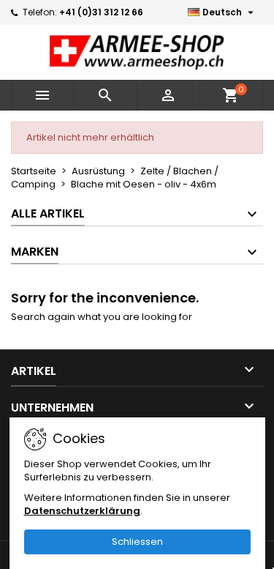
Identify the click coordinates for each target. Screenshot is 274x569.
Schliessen (137, 541)
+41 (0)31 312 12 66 (101, 12)
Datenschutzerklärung (82, 511)
